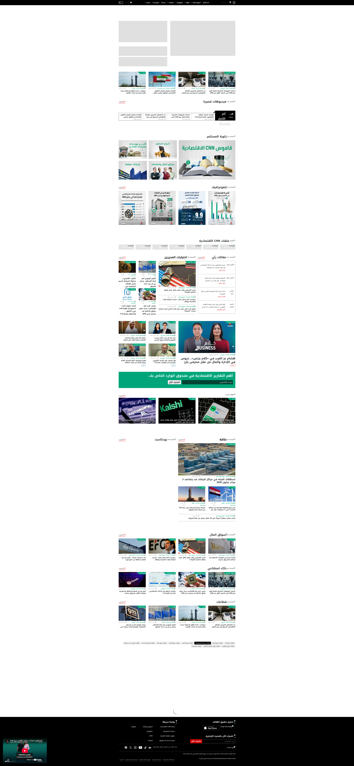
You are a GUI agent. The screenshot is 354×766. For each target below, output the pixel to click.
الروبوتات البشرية (230, 73)
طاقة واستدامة (220, 477)
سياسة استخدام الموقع (131, 759)
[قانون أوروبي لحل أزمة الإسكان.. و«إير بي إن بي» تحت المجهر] (147, 267)
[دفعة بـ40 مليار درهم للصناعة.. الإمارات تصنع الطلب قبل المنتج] (132, 327)
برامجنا (163, 2)
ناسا (144, 73)
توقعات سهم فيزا (196, 646)
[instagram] (135, 747)
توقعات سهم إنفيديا (217, 643)
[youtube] (140, 747)
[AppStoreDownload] (211, 727)
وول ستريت (232, 540)
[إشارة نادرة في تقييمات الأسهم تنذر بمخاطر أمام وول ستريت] (221, 546)
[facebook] (126, 747)
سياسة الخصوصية (156, 759)
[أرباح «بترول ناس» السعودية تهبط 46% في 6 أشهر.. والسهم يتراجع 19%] (127, 294)
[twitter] (150, 747)
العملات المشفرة (131, 262)
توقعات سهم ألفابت (174, 643)
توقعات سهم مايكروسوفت (202, 643)
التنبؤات (193, 399)
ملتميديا (222, 355)
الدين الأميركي (191, 262)
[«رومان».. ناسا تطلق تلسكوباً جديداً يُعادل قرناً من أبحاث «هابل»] (132, 79)
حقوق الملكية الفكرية (145, 759)
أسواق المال (197, 2)
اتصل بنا (122, 759)
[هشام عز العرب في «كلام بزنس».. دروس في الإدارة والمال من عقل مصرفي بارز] (206, 337)
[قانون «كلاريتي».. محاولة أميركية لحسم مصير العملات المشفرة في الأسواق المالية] (127, 267)
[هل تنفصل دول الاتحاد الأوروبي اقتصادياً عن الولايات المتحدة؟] (162, 350)
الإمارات (173, 73)
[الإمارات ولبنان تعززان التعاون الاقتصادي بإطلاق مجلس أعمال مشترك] (162, 79)
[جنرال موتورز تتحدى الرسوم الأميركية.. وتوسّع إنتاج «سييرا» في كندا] (132, 613)
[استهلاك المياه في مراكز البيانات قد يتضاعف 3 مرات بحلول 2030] (206, 459)
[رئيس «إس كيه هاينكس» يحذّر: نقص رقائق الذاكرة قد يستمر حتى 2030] (147, 294)
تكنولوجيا (180, 2)
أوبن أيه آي (142, 573)
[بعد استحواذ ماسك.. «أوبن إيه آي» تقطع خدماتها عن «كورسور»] (132, 546)
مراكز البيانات (231, 444)
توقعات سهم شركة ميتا (148, 643)
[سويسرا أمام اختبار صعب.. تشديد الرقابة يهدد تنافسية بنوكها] (162, 546)
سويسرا (173, 540)
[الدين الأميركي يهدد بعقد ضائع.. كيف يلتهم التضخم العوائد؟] (177, 274)
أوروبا (154, 262)
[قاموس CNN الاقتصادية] (207, 160)
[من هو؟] (163, 170)
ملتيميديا (156, 2)
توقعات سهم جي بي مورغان (131, 643)
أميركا (233, 399)
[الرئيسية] (226, 2)
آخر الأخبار (206, 2)
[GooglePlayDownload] (226, 727)
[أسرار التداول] (163, 149)
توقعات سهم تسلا (161, 643)
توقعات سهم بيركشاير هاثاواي (212, 646)
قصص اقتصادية (161, 88)
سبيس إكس (142, 540)
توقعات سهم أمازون (187, 643)
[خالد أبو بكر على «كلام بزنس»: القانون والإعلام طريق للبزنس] (162, 327)
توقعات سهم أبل (229, 643)
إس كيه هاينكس (151, 289)
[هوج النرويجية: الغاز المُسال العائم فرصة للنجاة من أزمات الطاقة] (132, 350)
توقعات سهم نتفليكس (228, 646)
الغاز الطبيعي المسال (139, 345)
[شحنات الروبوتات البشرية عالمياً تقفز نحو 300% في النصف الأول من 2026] (221, 79)
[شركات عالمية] (133, 170)
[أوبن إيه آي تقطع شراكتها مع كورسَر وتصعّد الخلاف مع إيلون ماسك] (132, 579)
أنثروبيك (153, 399)
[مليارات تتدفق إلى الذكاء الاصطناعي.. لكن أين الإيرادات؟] (162, 579)
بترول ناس (132, 289)
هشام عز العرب (231, 322)
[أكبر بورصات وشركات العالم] (133, 149)
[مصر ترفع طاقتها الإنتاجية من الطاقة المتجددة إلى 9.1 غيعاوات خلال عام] (221, 494)
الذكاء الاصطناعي (170, 573)
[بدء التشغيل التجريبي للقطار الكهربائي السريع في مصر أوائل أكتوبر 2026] (191, 79)
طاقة (187, 2)
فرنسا (173, 345)
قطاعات (171, 2)
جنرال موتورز (142, 607)
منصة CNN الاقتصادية (168, 759)
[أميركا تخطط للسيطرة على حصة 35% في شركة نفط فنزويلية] (191, 494)
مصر (204, 73)
